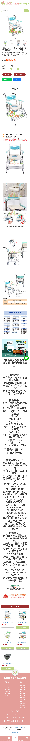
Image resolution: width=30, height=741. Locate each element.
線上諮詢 (9, 740)
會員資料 (7, 689)
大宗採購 (22, 697)
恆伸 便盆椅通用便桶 (7, 663)
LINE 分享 (7, 79)
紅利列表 (7, 693)
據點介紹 (22, 703)
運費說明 (22, 693)
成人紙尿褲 (15, 732)
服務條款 (22, 691)
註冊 (7, 687)
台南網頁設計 (17, 730)
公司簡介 (22, 685)
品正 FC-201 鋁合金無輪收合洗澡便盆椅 (12, 643)
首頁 (15, 740)
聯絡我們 (22, 701)
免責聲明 (22, 689)
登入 (7, 685)
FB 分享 (18, 79)
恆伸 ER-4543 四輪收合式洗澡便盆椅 (11, 622)
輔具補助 (22, 695)
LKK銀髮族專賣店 (17, 728)
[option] (15, 27)
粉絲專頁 (3, 740)
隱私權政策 (22, 687)
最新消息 (22, 705)
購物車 (27, 740)
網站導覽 (22, 707)
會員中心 (21, 740)
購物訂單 (7, 691)
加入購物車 (20, 74)
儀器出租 (22, 699)
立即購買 (7, 74)
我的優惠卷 (7, 695)
